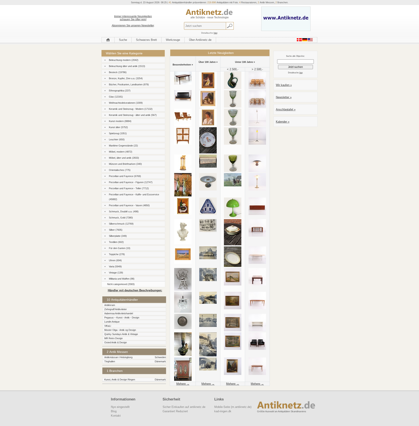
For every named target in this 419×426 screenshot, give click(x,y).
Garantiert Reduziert (175, 411)
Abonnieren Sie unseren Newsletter (133, 25)
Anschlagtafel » (285, 109)
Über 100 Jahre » (208, 62)
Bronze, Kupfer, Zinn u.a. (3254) (126, 78)
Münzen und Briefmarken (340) (125, 164)
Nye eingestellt (120, 407)
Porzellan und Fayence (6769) (125, 176)
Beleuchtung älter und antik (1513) (127, 66)
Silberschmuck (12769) (121, 223)
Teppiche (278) (117, 254)
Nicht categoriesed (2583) (121, 284)
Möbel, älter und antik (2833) (124, 157)
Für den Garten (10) (119, 248)
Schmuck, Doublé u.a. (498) (124, 211)
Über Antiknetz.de (200, 39)
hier (215, 33)
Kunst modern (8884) (120, 121)
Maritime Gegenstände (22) (123, 145)
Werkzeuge (173, 39)
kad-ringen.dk (222, 411)
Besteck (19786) (118, 72)
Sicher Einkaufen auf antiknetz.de (184, 407)
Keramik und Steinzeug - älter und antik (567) (133, 115)
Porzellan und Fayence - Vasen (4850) (129, 205)
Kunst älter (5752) (118, 127)
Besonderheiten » (183, 64)
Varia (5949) (115, 266)
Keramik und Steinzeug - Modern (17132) (131, 109)
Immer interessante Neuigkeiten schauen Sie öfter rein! (133, 18)
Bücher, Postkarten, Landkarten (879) (129, 84)
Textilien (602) (116, 242)
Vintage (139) (116, 272)
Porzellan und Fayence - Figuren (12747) (131, 182)
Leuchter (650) (117, 139)
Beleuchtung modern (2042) (123, 60)
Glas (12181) (116, 96)
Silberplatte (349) (118, 236)
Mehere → (182, 383)
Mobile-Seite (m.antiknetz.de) (232, 407)
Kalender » (282, 121)
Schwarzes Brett (146, 39)
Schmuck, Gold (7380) (121, 217)
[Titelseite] (108, 40)
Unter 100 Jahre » (245, 62)
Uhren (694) (115, 260)
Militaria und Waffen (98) (121, 278)
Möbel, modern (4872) (120, 151)
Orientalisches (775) (120, 170)
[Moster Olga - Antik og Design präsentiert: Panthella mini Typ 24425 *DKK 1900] (232, 217)
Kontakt (116, 415)
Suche (123, 39)
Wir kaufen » (284, 85)
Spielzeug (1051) (118, 133)
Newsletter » (284, 97)
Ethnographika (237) (120, 90)
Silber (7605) (115, 229)
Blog (114, 411)
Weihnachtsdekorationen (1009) (126, 102)
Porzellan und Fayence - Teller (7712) (129, 188)
